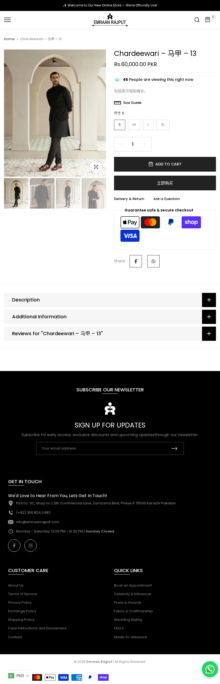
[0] (208, 20)
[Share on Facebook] (136, 261)
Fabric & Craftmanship (133, 611)
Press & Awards (127, 602)
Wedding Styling (128, 619)
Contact (15, 637)
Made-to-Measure (130, 637)
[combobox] (17, 675)
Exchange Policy (22, 611)
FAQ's (119, 628)
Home (9, 39)
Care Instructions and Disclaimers (37, 628)
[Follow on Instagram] (30, 545)
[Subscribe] (174, 449)
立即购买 (165, 183)
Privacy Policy (20, 602)
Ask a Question (166, 198)
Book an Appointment (133, 585)
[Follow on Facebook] (14, 545)
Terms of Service (22, 593)
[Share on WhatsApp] (153, 261)
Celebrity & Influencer (133, 593)
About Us (16, 585)
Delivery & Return (129, 198)
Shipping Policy (21, 619)
